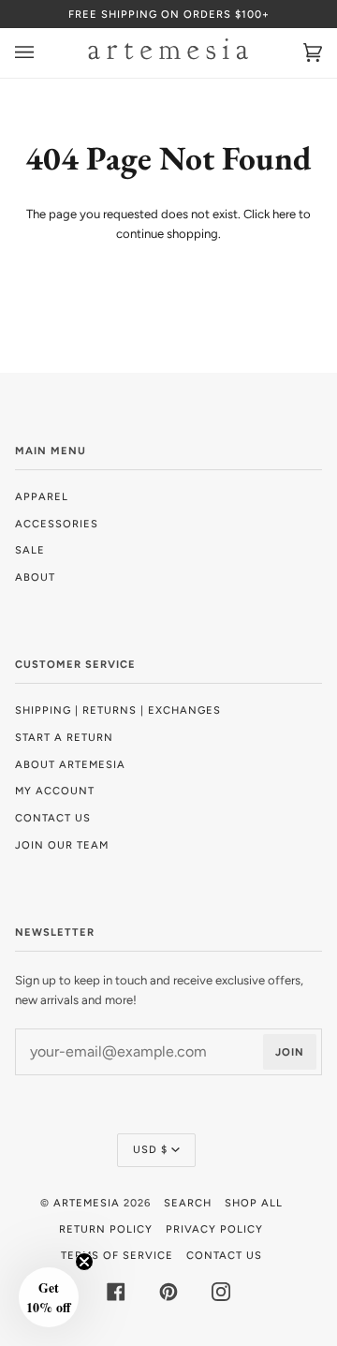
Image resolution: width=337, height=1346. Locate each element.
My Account (55, 790)
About (35, 577)
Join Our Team (62, 844)
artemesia (86, 1202)
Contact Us (53, 817)
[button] (49, 1297)
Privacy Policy (214, 1228)
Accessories (56, 523)
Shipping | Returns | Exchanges (118, 710)
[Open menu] (43, 52)
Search (188, 1202)
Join (289, 1051)
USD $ (150, 1149)
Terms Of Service (117, 1255)
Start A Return (64, 737)
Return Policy (106, 1228)
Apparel (41, 496)
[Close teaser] (84, 1261)
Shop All (254, 1202)
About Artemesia (70, 764)
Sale (30, 549)
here (284, 214)
